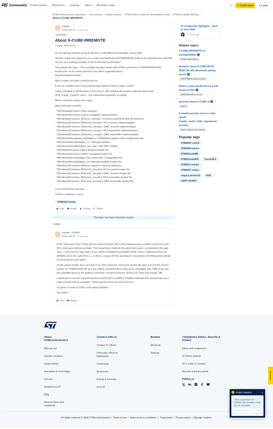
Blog (46, 394)
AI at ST (101, 387)
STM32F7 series (190, 170)
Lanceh (66, 26)
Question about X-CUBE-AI (194, 101)
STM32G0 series (66, 202)
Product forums (113, 14)
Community (103, 364)
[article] (114, 267)
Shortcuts (156, 345)
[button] (245, 5)
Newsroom (102, 371)
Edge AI (184, 106)
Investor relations (53, 356)
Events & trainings (106, 379)
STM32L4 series (190, 164)
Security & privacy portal (195, 371)
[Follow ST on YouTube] (208, 385)
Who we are (50, 348)
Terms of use (119, 417)
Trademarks (166, 417)
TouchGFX (210, 159)
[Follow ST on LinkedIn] (189, 385)
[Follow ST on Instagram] (196, 385)
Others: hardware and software (193, 130)
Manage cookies (202, 417)
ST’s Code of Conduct (194, 364)
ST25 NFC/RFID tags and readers (193, 79)
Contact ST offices (106, 345)
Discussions (95, 14)
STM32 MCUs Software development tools (147, 14)
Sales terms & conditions (143, 417)
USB (208, 175)
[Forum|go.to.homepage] (14, 5)
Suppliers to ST (52, 387)
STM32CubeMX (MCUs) (186, 14)
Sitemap (155, 353)
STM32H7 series (190, 143)
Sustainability (51, 364)
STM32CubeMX (189, 154)
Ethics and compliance (194, 348)
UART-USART (189, 181)
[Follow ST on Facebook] (202, 385)
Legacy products (190, 175)
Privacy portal (183, 417)
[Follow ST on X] (183, 385)
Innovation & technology (57, 371)
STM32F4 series (190, 148)
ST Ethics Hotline (191, 356)
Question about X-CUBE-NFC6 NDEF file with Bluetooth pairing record (197, 70)
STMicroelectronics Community (69, 14)
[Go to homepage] (65, 328)
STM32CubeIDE (190, 159)
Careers (48, 379)
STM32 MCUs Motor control (191, 94)
